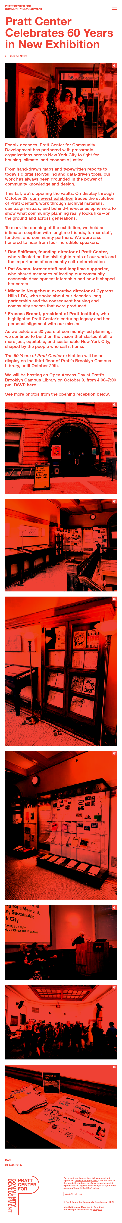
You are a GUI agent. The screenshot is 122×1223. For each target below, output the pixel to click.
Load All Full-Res (73, 1194)
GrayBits (97, 1210)
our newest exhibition (51, 199)
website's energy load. (86, 1181)
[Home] (23, 8)
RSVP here (25, 385)
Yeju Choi (99, 1207)
